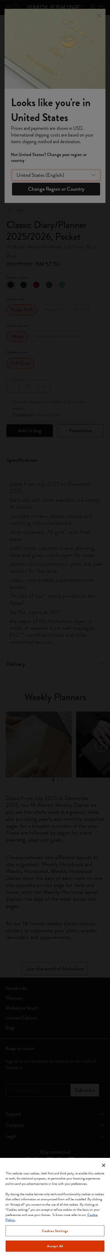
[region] (55, 1207)
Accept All (55, 1246)
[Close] (103, 1165)
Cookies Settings (55, 1230)
